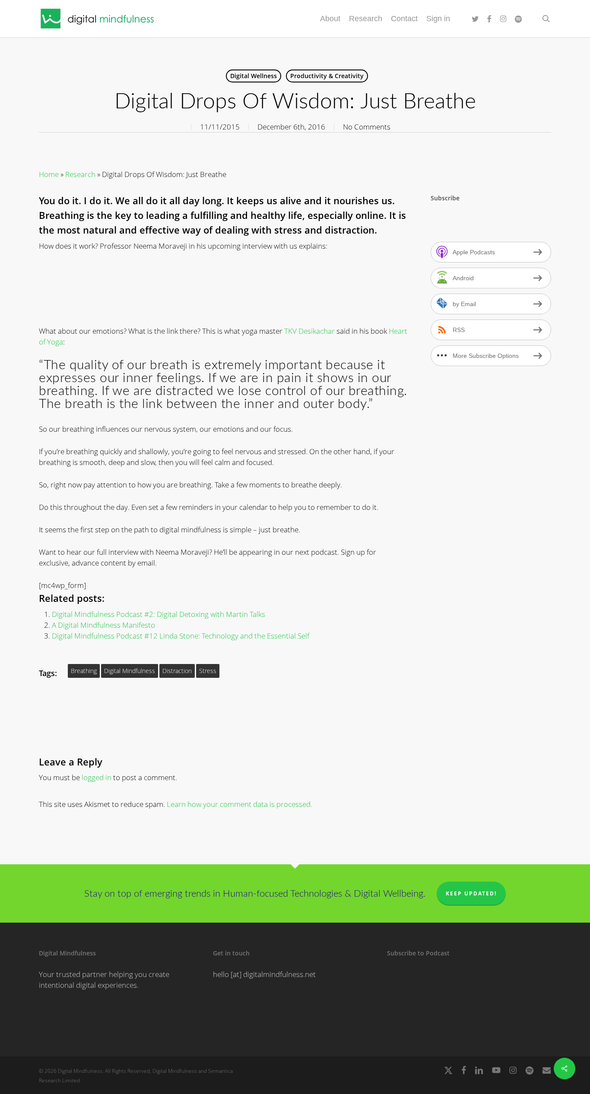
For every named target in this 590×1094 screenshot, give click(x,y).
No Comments (366, 127)
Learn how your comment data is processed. (239, 804)
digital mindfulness (129, 671)
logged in (96, 777)
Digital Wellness (253, 76)
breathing (84, 671)
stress (207, 671)
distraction (177, 671)
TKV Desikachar (309, 331)
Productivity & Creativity (327, 76)
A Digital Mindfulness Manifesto (103, 625)
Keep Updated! (471, 893)
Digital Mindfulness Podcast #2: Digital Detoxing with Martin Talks (158, 614)
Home (49, 174)
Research (80, 174)
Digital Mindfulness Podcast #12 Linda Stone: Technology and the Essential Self (180, 636)
